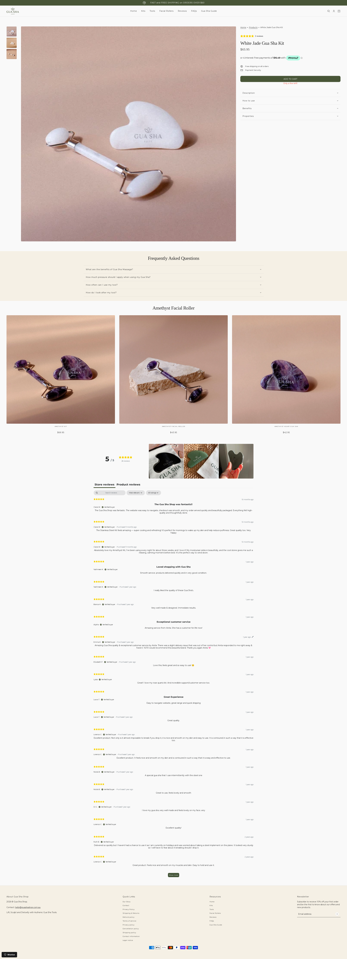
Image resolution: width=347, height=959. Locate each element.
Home (243, 27)
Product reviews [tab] (128, 484)
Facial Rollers (215, 913)
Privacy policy (128, 925)
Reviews (213, 917)
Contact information (131, 936)
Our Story (127, 902)
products (253, 27)
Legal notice (128, 940)
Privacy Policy (129, 909)
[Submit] (337, 914)
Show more (173, 875)
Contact (126, 905)
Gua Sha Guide (216, 925)
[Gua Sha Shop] (13, 11)
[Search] (328, 11)
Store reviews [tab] (104, 484)
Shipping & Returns (131, 913)
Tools (212, 909)
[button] (166, 461)
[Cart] (339, 11)
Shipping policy (129, 933)
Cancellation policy (131, 929)
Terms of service (129, 921)
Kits (211, 905)
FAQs (212, 921)
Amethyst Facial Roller (173, 308)
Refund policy (128, 917)
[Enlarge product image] (128, 133)
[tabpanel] (173, 685)
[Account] (333, 11)
